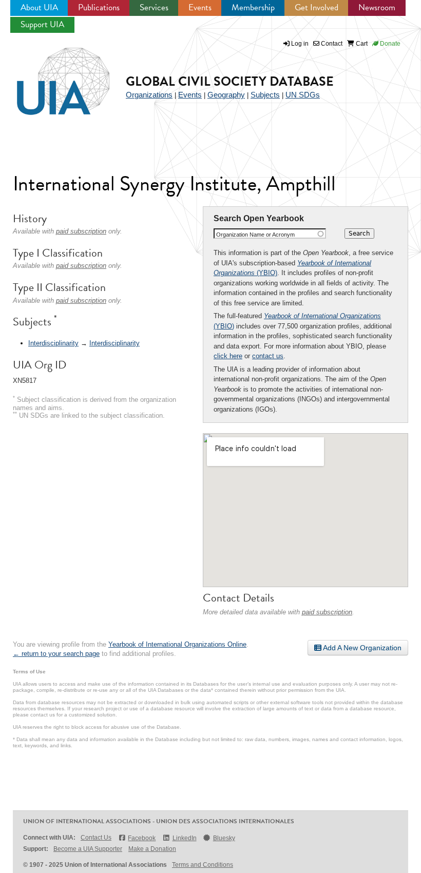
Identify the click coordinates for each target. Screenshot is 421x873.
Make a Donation (152, 848)
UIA (51, 75)
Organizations (149, 94)
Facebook (142, 838)
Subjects (265, 94)
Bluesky (224, 838)
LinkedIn (184, 838)
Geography (226, 94)
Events (200, 7)
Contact (330, 43)
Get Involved (316, 7)
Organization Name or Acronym (255, 234)
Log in (300, 43)
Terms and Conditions (202, 864)
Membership (253, 7)
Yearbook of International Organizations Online (177, 644)
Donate (389, 43)
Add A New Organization (361, 648)
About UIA (39, 7)
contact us (267, 356)
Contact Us (96, 837)
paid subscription (327, 612)
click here (228, 356)
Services (154, 7)
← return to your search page (56, 653)
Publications (99, 7)
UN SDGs (302, 94)
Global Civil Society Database (230, 81)
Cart (361, 43)
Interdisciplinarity (53, 343)
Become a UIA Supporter (87, 848)
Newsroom (376, 7)
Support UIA (42, 24)
